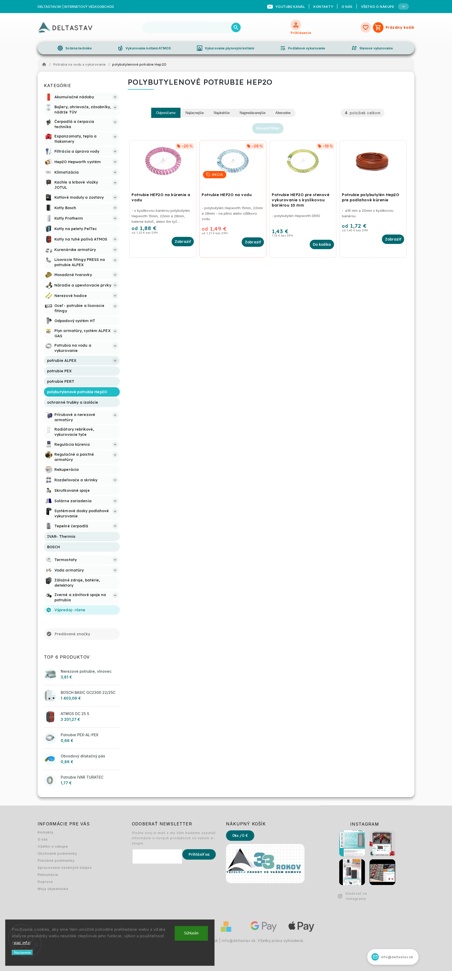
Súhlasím (191, 933)
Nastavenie (22, 953)
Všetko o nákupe (53, 846)
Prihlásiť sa (199, 854)
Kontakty (323, 6)
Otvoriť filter (267, 128)
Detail (183, 241)
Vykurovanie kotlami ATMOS (144, 48)
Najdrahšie (222, 113)
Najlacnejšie (194, 113)
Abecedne (283, 113)
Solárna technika (74, 48)
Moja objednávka (53, 889)
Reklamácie (48, 875)
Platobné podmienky (56, 861)
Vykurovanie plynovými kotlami (225, 48)
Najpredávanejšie (252, 113)
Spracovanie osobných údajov (65, 868)
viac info (22, 942)
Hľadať (236, 27)
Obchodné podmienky (57, 853)
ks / (240, 835)
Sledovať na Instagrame (356, 896)
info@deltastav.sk (239, 941)
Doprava (45, 882)
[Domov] (45, 64)
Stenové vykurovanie (372, 48)
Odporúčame (166, 113)
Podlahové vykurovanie (302, 48)
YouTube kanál (290, 6)
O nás (347, 6)
